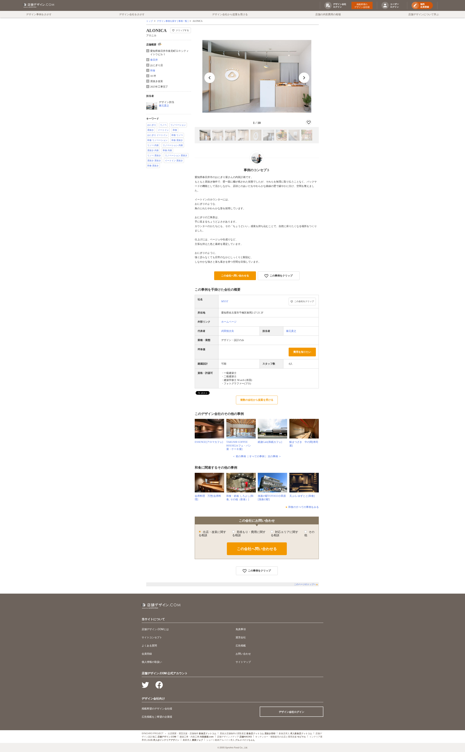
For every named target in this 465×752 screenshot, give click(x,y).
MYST (224, 301)
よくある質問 (149, 645)
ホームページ (228, 321)
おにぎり (151, 125)
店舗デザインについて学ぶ (423, 14)
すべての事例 (256, 456)
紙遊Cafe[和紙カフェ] (270, 442)
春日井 (154, 59)
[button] (304, 77)
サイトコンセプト (152, 637)
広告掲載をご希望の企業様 (157, 716)
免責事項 (241, 629)
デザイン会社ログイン (291, 711)
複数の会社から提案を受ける (256, 400)
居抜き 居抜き (154, 160)
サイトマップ (243, 662)
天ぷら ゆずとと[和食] (302, 496)
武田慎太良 (227, 331)
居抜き (150, 130)
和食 (152, 70)
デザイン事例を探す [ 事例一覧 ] (172, 21)
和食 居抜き (177, 140)
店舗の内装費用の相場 (328, 14)
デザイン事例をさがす (39, 14)
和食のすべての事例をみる (303, 507)
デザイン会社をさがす (132, 14)
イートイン (163, 130)
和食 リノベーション (157, 140)
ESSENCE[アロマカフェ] (209, 442)
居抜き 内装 (153, 150)
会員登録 (147, 653)
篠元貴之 (164, 105)
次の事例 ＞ (274, 456)
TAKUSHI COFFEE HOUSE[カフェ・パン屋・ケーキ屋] (238, 445)
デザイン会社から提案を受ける (230, 14)
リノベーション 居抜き (176, 155)
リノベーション (178, 125)
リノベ (163, 125)
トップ (149, 21)
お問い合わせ (243, 653)
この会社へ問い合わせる (235, 275)
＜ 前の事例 (239, 456)
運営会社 (241, 637)
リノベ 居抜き (154, 155)
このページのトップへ (306, 584)
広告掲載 (241, 645)
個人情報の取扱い (152, 662)
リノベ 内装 (153, 145)
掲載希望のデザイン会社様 (362, 5)
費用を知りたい (302, 352)
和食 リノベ (177, 135)
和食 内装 (167, 150)
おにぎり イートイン (157, 135)
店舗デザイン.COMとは (155, 629)
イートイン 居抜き (174, 160)
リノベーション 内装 (173, 145)
